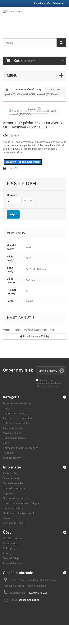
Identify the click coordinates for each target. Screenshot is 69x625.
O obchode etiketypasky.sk (18, 513)
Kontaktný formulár (14, 488)
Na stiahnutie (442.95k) (35, 336)
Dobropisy (9, 548)
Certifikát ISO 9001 (14, 523)
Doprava (8, 493)
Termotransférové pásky (17, 403)
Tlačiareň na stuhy (14, 428)
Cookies (7, 518)
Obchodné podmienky (16, 498)
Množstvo (12, 195)
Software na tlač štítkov (16, 423)
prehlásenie (52, 386)
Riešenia (8, 452)
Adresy (7, 553)
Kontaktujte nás (42, 3)
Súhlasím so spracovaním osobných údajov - (49, 383)
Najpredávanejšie (13, 483)
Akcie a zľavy (11, 473)
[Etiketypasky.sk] (34, 19)
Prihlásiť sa (58, 3)
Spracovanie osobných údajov (21, 503)
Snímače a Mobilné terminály (20, 447)
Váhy (6, 443)
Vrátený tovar (10, 543)
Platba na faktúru (13, 508)
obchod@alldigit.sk (28, 599)
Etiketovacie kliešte (14, 438)
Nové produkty (11, 478)
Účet (7, 532)
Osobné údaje (11, 558)
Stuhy (6, 408)
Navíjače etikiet (12, 433)
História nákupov (13, 538)
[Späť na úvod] (7, 89)
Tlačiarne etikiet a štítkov (17, 418)
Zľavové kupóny (12, 563)
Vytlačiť (13, 168)
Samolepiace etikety (15, 413)
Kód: (5, 135)
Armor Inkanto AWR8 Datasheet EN (28, 330)
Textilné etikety (12, 457)
